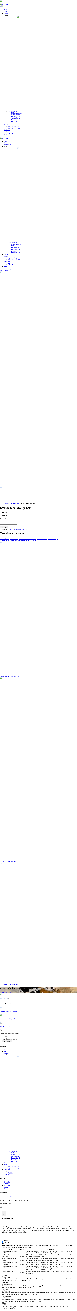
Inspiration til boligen (14, 128)
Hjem (1, 503)
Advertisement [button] (6, 1296)
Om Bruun (7, 130)
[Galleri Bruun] (4, 138)
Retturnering (7, 1185)
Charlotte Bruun (12, 111)
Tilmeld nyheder (6, 1041)
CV (9, 131)
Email (4, 1039)
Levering (6, 1183)
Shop (5, 11)
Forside (6, 10)
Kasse (5, 1189)
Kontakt (6, 135)
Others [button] (4, 1303)
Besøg (6, 125)
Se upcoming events (6, 992)
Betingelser (7, 1182)
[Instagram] (5, 1000)
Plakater (13, 120)
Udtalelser (11, 133)
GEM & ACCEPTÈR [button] (8, 1308)
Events (6, 123)
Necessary (7, 1242)
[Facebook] (1, 1000)
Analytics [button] (5, 1289)
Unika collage (15, 116)
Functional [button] (5, 1275)
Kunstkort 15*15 (16, 121)
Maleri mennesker (16, 113)
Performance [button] (5, 1282)
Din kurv (6, 1187)
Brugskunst (7, 13)
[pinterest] (8, 1000)
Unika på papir (15, 118)
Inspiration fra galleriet (14, 126)
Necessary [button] (5, 1240)
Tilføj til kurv (4, 527)
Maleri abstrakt (15, 114)
